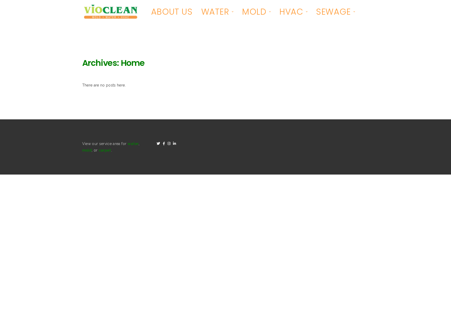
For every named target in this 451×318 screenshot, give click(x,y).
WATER (215, 12)
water (133, 144)
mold (87, 150)
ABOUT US (172, 12)
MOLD (254, 12)
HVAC (291, 12)
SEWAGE (333, 12)
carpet (105, 150)
